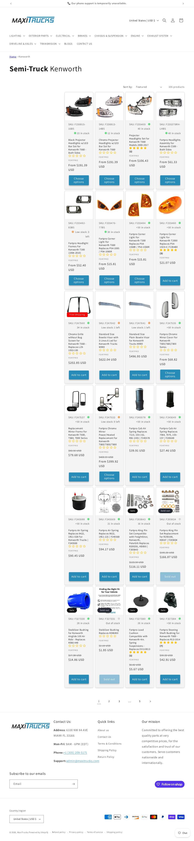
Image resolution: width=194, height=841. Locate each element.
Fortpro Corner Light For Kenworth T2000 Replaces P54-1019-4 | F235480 (169, 241)
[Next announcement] (183, 3)
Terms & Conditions (110, 743)
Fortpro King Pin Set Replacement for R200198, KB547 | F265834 (169, 535)
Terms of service (95, 832)
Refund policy (59, 832)
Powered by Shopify (38, 832)
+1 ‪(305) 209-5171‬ (75, 753)
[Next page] (150, 701)
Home (12, 56)
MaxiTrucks (22, 832)
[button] (17, 36)
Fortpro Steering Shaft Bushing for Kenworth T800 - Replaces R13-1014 (170, 635)
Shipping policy (114, 832)
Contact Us (104, 736)
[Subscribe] (73, 784)
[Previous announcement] (11, 3)
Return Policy (106, 757)
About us (103, 730)
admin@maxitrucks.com (82, 761)
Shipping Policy (107, 750)
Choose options (79, 180)
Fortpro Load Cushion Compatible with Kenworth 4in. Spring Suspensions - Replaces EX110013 (139, 640)
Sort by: (127, 87)
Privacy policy (76, 832)
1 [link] (99, 701)
